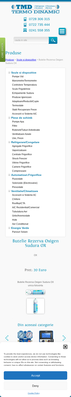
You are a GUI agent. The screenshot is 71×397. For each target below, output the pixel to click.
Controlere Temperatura (24, 84)
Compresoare (19, 171)
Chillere (16, 199)
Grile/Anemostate (21, 215)
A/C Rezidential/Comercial (25, 207)
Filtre (14, 125)
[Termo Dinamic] (35, 12)
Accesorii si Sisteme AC (24, 195)
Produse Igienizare (22, 97)
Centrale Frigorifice (22, 154)
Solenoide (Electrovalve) (24, 183)
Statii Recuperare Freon (24, 109)
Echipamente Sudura (23, 93)
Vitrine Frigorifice (21, 162)
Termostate (17, 105)
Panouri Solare (20, 232)
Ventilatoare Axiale (21, 134)
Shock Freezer (19, 158)
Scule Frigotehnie (21, 89)
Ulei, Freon (17, 138)
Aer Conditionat (20, 224)
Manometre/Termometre (24, 80)
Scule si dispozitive (26, 59)
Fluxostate (17, 179)
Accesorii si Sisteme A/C (24, 113)
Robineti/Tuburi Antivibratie (26, 130)
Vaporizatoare (19, 150)
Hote (14, 220)
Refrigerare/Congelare (25, 142)
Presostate (17, 187)
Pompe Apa (18, 121)
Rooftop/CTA (18, 203)
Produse (9, 59)
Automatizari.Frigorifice (26, 174)
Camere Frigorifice (21, 166)
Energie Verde (20, 227)
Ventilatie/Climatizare (24, 191)
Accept (35, 375)
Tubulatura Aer (19, 211)
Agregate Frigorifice (22, 146)
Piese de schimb (21, 117)
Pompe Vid (17, 76)
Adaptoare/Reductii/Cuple (25, 101)
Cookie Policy (34, 393)
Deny (35, 385)
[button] (65, 347)
